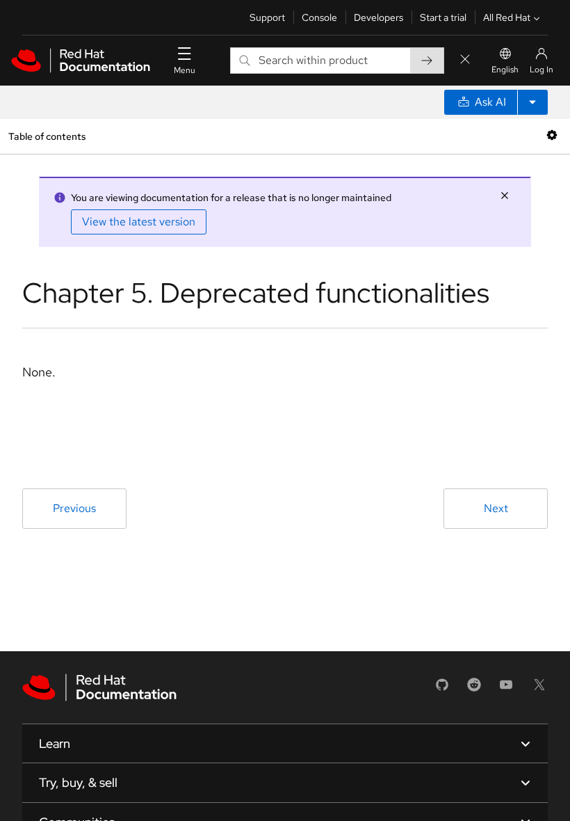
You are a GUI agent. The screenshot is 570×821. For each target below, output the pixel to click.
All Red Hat (506, 17)
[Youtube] (506, 689)
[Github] (442, 689)
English (505, 69)
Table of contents (47, 136)
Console (319, 17)
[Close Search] (465, 60)
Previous (74, 508)
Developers (378, 17)
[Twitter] (539, 689)
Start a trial (443, 17)
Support (267, 17)
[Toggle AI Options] (532, 102)
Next (496, 508)
